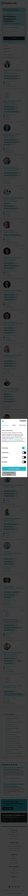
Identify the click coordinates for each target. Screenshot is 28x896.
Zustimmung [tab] (5, 425)
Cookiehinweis (11, 440)
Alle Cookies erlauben (14, 468)
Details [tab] (14, 425)
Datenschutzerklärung (19, 438)
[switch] (24, 453)
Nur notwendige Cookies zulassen (9, 473)
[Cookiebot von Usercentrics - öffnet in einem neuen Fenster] (20, 421)
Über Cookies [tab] (22, 425)
